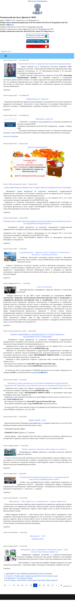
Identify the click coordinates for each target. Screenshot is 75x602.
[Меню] (6, 56)
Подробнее (6, 90)
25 (44, 585)
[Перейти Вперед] (57, 585)
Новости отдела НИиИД (10, 218)
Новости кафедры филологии (11, 283)
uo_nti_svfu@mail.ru (40, 372)
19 (18, 585)
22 (31, 585)
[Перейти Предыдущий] (9, 585)
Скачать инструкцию (10, 136)
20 (22, 585)
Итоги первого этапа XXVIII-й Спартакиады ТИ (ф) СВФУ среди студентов (31, 580)
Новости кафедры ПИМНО (11, 445)
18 (14, 585)
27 (52, 585)
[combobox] (12, 51)
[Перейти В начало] (5, 585)
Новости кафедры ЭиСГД (10, 546)
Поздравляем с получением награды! (19, 578)
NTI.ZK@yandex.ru (47, 31)
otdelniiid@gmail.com (15, 399)
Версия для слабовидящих (37, 1)
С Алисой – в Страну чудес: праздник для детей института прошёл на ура (32, 576)
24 (39, 585)
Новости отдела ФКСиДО (10, 498)
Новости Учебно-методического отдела (14, 184)
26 (48, 585)
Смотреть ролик (37, 539)
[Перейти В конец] (61, 585)
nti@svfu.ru (9, 25)
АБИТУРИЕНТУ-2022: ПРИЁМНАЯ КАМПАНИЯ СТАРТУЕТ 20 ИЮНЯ (29, 574)
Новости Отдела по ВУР (10, 60)
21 (26, 585)
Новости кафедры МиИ (10, 473)
